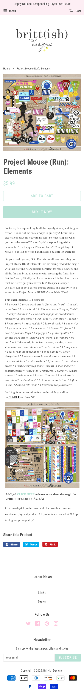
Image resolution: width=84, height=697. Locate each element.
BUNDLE (14, 397)
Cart (78, 11)
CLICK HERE (26, 494)
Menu (12, 11)
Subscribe (67, 658)
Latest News (42, 577)
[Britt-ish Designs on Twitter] (28, 624)
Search (42, 601)
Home (6, 68)
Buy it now (42, 212)
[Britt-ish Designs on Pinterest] (46, 624)
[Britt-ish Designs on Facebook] (37, 624)
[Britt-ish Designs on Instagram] (55, 624)
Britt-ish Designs (52, 670)
